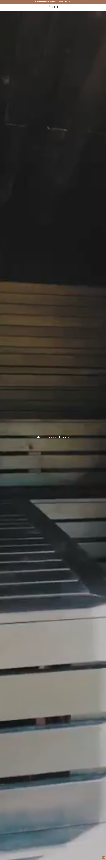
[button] (90, 7)
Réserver (6, 7)
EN (87, 7)
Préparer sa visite (23, 7)
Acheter (12, 7)
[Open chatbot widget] (103, 857)
